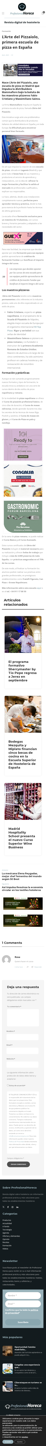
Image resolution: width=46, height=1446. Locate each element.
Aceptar (8, 1442)
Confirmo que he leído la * (21, 1311)
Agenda (6, 1233)
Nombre (11, 1031)
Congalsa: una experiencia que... (27, 1366)
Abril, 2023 (5, 55)
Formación (6, 31)
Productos (7, 1220)
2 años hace (19, 967)
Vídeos (5, 1248)
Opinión (6, 1239)
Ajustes (20, 1442)
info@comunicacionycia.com (19, 1136)
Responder (38, 967)
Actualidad (7, 1223)
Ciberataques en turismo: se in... (28, 1383)
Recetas (6, 1242)
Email (9, 1045)
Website (11, 1059)
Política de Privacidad (16, 1141)
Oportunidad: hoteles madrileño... (25, 1348)
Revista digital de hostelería (22, 22)
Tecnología (7, 1229)
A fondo (6, 1226)
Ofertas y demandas (11, 1236)
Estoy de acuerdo (17, 1085)
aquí (39, 588)
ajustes (25, 1437)
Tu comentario (14, 1006)
